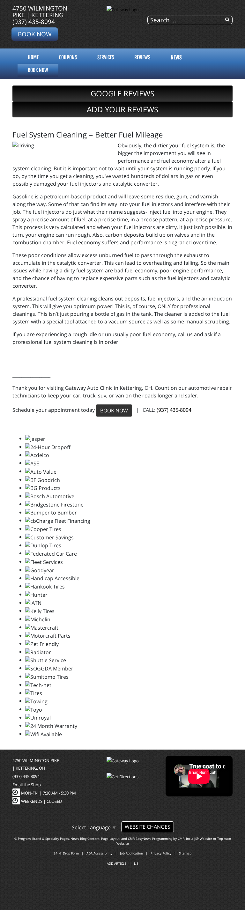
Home (33, 57)
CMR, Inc (184, 838)
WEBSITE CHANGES (147, 826)
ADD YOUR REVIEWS (122, 109)
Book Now (35, 34)
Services (105, 57)
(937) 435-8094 (33, 21)
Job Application (131, 853)
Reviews (142, 57)
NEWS (176, 57)
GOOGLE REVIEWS (122, 93)
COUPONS (68, 57)
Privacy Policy (161, 853)
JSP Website (203, 838)
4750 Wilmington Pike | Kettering (39, 11)
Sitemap (185, 853)
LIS (136, 863)
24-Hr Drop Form (66, 853)
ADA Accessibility (99, 853)
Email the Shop (26, 785)
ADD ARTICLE (116, 863)
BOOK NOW (114, 410)
